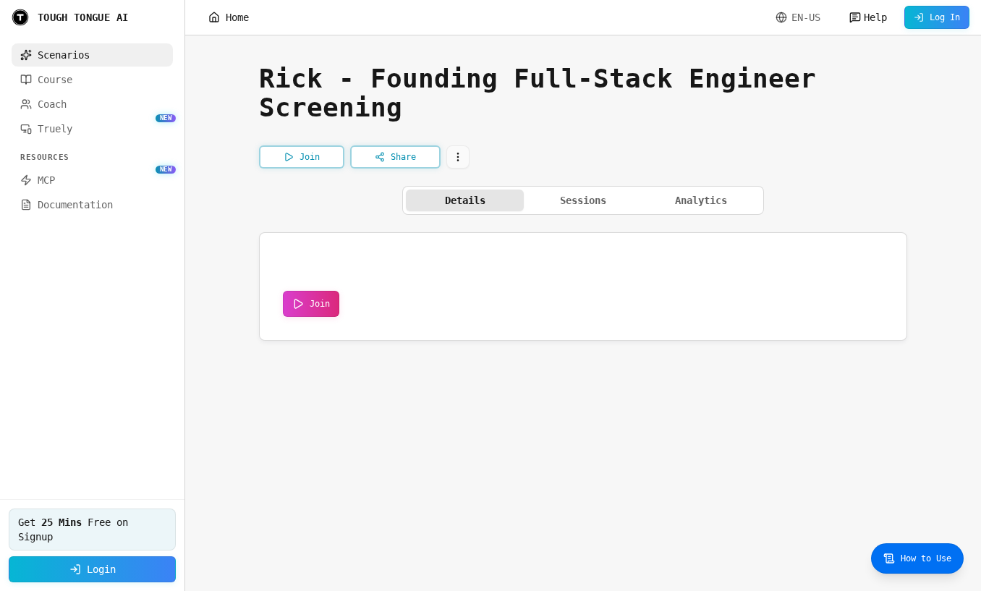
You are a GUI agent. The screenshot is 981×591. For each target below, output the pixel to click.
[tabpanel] (583, 286)
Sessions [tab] (583, 200)
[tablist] (583, 200)
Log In (945, 17)
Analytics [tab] (701, 200)
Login (101, 569)
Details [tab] (465, 200)
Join (320, 304)
